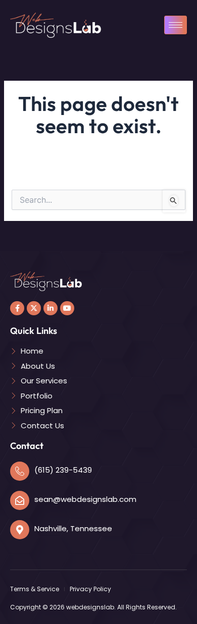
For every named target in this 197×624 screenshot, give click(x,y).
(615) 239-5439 (63, 470)
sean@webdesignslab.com (85, 499)
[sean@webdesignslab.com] (19, 500)
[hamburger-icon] (175, 25)
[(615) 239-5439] (19, 471)
